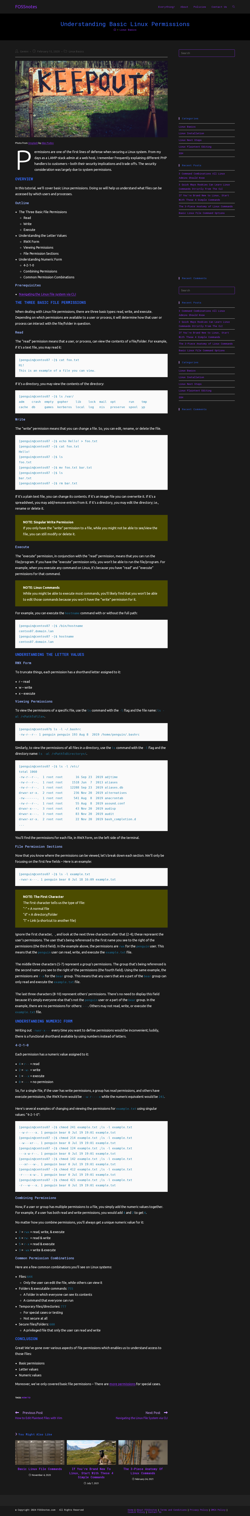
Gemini (24, 51)
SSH (181, 153)
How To (26, 1398)
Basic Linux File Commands (40, 1469)
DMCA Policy (218, 1509)
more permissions (122, 1384)
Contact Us (154, 1512)
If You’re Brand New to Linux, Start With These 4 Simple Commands (91, 1473)
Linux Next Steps (190, 140)
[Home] (115, 29)
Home (130, 1509)
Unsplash (33, 143)
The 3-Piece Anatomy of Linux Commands (143, 1471)
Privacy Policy (199, 1509)
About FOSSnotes (147, 1509)
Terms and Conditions (173, 1509)
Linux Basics (128, 29)
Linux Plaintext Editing (195, 146)
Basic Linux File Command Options (202, 213)
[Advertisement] (207, 87)
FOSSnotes (26, 6)
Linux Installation (191, 133)
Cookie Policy (136, 1512)
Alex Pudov (48, 143)
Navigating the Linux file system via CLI (47, 294)
